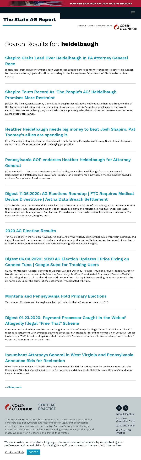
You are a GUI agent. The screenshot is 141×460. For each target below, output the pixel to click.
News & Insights (125, 414)
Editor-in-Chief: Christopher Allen (95, 25)
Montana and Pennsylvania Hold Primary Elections (55, 296)
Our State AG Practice (123, 431)
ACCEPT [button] (33, 452)
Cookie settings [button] (14, 452)
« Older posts (13, 387)
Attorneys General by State (125, 419)
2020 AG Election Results (30, 230)
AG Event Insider (125, 425)
